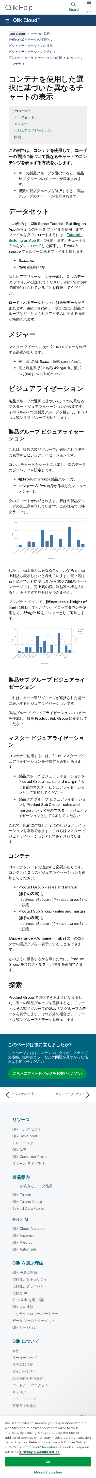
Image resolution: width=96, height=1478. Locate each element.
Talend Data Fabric (28, 1208)
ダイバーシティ (24, 1371)
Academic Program (28, 1378)
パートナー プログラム (30, 1385)
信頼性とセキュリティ (29, 1279)
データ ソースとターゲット (33, 1320)
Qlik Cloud (26, 20)
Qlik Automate (24, 1249)
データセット (24, 117)
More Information (48, 1472)
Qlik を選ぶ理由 (24, 1272)
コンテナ (15, 64)
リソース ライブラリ (28, 1163)
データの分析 (40, 34)
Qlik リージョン (24, 1327)
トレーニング (22, 1143)
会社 (15, 1351)
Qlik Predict (22, 1242)
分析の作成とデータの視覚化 (29, 40)
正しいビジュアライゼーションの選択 (35, 58)
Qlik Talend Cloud (27, 1201)
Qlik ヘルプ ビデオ (27, 1129)
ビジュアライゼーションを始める (32, 52)
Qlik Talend (21, 1195)
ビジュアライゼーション (32, 130)
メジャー (21, 124)
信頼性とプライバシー (29, 1286)
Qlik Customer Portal (29, 1156)
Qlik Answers (23, 1235)
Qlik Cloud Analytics (29, 1228)
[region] (48, 1446)
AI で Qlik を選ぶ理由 (29, 1300)
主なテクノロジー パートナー (35, 1313)
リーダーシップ (24, 1357)
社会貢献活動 (22, 1364)
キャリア (19, 1392)
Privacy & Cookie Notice (39, 1452)
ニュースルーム (24, 1399)
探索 (17, 137)
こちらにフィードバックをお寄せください (47, 1073)
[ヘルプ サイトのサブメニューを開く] (7, 20)
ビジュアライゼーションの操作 (31, 46)
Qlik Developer (24, 1136)
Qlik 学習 (19, 1150)
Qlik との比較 (22, 1307)
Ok (48, 1462)
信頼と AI (19, 1293)
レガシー (73, 58)
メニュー (89, 9)
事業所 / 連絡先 (24, 1406)
